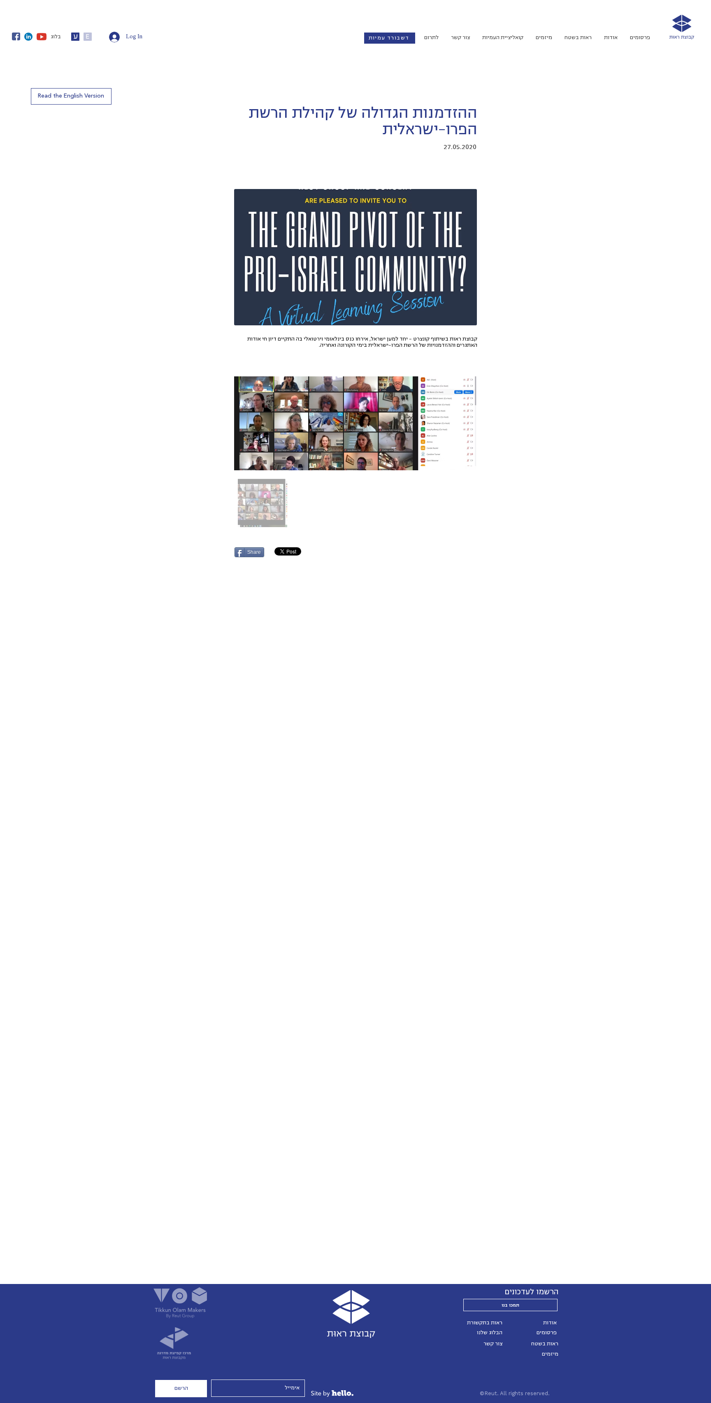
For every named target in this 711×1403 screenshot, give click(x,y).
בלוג (56, 37)
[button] (71, 96)
